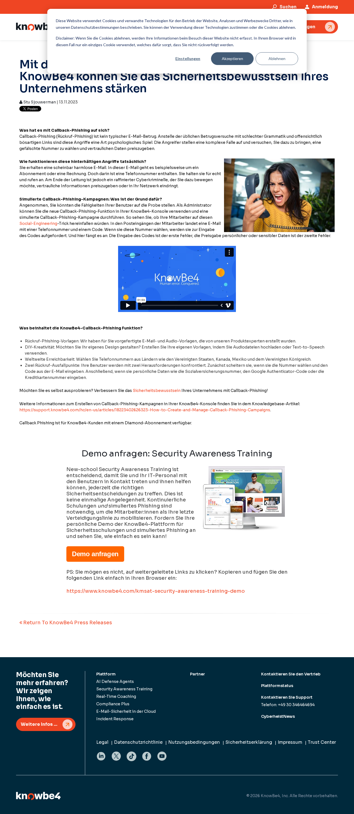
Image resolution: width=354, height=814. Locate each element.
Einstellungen (187, 58)
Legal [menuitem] (102, 742)
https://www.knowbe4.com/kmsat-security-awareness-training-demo (155, 591)
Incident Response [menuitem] (115, 718)
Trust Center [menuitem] (322, 742)
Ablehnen (277, 58)
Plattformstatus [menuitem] (277, 685)
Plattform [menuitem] (106, 674)
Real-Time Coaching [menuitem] (116, 696)
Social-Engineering (38, 223)
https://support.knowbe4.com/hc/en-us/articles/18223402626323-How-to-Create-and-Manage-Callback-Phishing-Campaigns (144, 409)
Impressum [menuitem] (290, 742)
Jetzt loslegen (299, 26)
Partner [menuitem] (197, 674)
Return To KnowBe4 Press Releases (67, 623)
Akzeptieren (232, 58)
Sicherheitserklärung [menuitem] (248, 742)
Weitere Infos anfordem (48, 724)
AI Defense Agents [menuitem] (115, 681)
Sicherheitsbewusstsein (157, 390)
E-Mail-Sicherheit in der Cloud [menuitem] (126, 711)
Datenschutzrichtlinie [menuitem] (138, 742)
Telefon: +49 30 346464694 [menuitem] (288, 704)
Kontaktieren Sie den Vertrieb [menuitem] (291, 674)
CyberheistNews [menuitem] (278, 716)
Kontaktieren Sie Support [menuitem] (287, 697)
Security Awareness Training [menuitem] (124, 688)
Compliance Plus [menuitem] (112, 703)
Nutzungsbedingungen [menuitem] (194, 742)
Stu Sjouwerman (39, 102)
